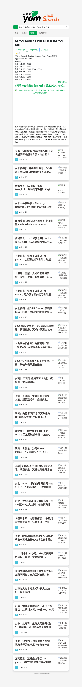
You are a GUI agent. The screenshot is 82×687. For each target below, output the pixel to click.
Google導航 (33, 50)
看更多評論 (62, 82)
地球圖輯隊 (43, 33)
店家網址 (44, 50)
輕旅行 (32, 33)
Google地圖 (20, 50)
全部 (16, 33)
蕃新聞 (24, 33)
